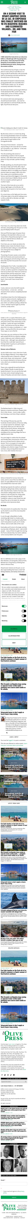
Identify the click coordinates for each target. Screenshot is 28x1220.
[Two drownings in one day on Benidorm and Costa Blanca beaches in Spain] (14, 766)
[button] (25, 1081)
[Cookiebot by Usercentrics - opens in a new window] (19, 575)
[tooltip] (7, 733)
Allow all (14, 628)
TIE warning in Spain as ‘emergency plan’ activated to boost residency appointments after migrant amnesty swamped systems (14, 1138)
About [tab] (23, 579)
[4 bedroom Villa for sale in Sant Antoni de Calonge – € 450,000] (14, 754)
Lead (12, 7)
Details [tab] (14, 579)
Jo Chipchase (16, 35)
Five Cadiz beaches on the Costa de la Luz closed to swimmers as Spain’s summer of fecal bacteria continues (13, 659)
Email (3, 1180)
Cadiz (8, 7)
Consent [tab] (5, 579)
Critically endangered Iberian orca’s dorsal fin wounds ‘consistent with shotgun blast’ (14, 911)
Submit (14, 1197)
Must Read (18, 7)
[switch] (24, 611)
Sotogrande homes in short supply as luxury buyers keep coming (12, 713)
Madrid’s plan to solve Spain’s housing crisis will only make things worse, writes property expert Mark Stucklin (14, 1110)
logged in (11, 740)
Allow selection (14, 636)
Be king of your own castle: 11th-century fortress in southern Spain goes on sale (12, 939)
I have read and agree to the (13, 1192)
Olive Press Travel (14, 9)
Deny (14, 642)
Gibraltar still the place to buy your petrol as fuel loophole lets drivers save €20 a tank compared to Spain (13, 1131)
